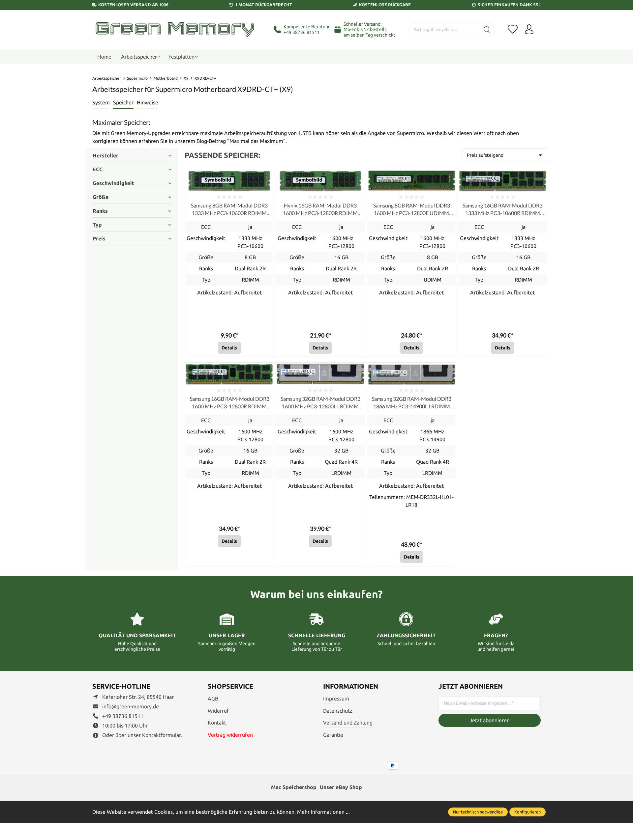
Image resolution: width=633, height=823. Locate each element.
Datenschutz (337, 711)
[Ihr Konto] (529, 29)
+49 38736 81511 (302, 32)
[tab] (101, 103)
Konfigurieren (527, 811)
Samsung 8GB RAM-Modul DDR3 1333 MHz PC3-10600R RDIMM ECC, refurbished (229, 209)
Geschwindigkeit (113, 183)
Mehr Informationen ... (323, 812)
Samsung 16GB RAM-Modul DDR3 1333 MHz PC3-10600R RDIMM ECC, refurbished (502, 209)
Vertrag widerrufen (230, 735)
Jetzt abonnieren (489, 720)
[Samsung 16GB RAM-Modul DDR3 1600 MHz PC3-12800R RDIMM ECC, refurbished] (229, 374)
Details (229, 347)
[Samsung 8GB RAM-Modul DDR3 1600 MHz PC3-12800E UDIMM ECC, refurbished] (411, 180)
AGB (213, 698)
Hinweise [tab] (147, 102)
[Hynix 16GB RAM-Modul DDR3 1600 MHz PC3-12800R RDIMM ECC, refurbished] (320, 180)
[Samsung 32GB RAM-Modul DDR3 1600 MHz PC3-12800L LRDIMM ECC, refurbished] (320, 374)
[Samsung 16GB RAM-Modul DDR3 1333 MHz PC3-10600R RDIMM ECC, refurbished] (502, 180)
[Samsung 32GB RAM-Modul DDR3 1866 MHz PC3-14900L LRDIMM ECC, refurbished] (411, 374)
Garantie (333, 735)
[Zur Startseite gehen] (174, 29)
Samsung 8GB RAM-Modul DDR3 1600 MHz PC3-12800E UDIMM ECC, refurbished (411, 209)
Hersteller (105, 155)
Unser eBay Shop (341, 787)
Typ (97, 225)
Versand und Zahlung (348, 723)
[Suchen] (487, 29)
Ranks (100, 211)
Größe (100, 197)
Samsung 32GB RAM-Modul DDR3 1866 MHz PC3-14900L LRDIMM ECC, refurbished (411, 403)
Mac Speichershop (293, 787)
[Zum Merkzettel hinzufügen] (267, 176)
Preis (99, 238)
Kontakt (217, 723)
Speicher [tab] (123, 102)
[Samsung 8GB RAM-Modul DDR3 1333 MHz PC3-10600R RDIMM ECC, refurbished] (229, 180)
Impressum (336, 698)
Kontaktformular (161, 735)
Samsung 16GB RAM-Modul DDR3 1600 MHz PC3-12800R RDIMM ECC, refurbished (229, 403)
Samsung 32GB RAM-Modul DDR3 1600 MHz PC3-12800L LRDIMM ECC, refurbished (320, 403)
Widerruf (218, 711)
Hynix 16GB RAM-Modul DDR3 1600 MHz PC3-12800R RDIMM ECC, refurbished (320, 209)
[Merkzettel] (513, 29)
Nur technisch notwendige (478, 811)
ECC (98, 169)
